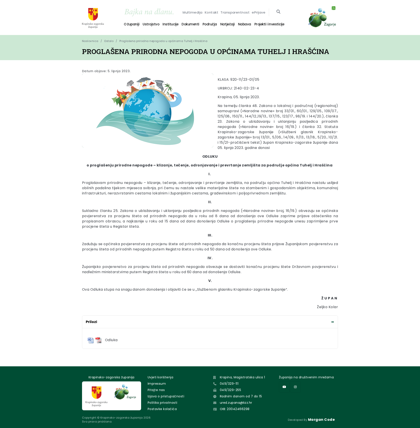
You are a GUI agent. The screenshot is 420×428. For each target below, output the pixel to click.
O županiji (131, 24)
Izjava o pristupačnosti (166, 396)
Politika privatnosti (162, 402)
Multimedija (192, 12)
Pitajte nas (156, 390)
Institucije (170, 24)
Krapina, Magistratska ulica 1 (242, 377)
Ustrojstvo (151, 24)
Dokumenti (190, 24)
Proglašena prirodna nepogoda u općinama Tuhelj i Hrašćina (163, 41)
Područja (210, 24)
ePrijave (258, 12)
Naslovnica (90, 41)
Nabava (244, 24)
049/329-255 (230, 390)
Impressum (157, 383)
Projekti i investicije (269, 24)
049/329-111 (229, 383)
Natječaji (227, 24)
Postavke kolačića (162, 409)
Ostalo (109, 41)
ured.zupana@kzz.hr (236, 402)
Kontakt (211, 12)
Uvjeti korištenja (160, 377)
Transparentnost (235, 12)
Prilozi (91, 321)
